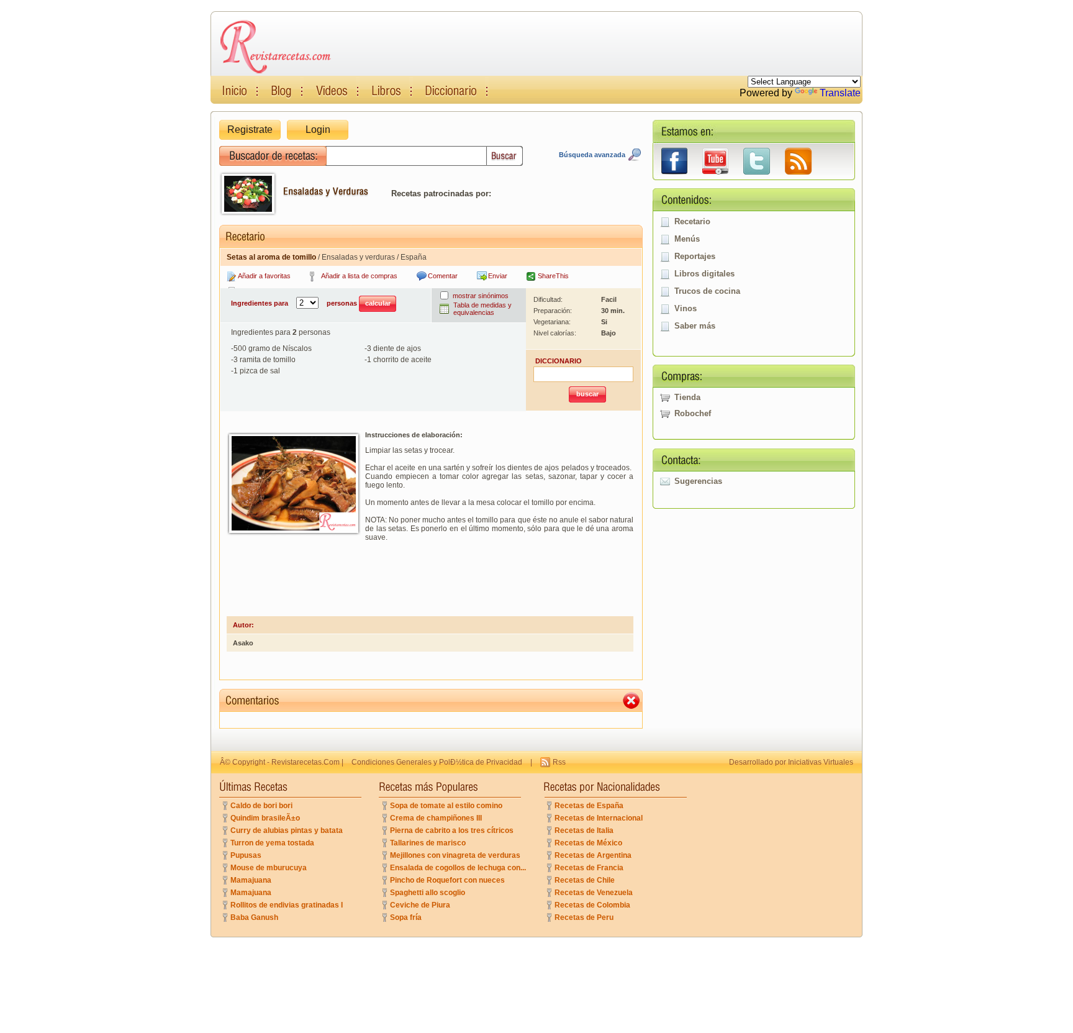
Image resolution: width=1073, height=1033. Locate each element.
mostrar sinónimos (481, 295)
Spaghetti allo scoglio (427, 892)
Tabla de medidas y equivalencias (482, 308)
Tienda (687, 397)
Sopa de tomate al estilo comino (446, 805)
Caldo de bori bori (261, 805)
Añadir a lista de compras (359, 276)
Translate (840, 93)
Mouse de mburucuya (268, 867)
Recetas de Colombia (592, 905)
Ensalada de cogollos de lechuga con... (458, 867)
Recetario (692, 221)
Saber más (694, 325)
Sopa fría (406, 917)
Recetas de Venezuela (594, 892)
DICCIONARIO (558, 361)
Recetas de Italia (584, 830)
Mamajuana (250, 880)
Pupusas (245, 855)
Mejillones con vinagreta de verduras (455, 855)
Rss (559, 762)
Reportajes (694, 256)
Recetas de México (588, 843)
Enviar (497, 276)
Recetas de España (589, 805)
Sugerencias (698, 481)
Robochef (692, 413)
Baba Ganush (254, 917)
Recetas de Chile (585, 880)
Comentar (443, 276)
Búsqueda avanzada (592, 154)
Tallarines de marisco (428, 843)
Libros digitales (704, 273)
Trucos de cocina (707, 291)
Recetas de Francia (589, 867)
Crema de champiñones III (436, 818)
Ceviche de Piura (420, 905)
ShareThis (553, 276)
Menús (687, 238)
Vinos (685, 308)
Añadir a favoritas (264, 276)
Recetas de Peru (584, 917)
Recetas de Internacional (599, 818)
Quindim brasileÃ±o (265, 818)
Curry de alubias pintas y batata (286, 830)
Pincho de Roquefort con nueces (447, 880)
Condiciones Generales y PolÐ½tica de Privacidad (436, 762)
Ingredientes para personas (295, 303)
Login (318, 129)
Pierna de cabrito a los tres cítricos (452, 830)
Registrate (250, 129)
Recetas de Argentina (593, 855)
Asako (243, 643)
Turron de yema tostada (272, 843)
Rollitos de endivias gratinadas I (286, 905)
